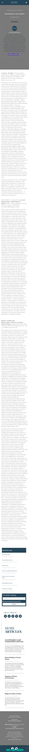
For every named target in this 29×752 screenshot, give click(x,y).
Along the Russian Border (7, 560)
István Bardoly (14, 32)
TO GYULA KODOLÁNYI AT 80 (9, 571)
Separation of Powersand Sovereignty (11, 677)
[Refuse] (27, 747)
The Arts (19, 10)
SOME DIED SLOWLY (7, 583)
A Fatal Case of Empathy (7, 589)
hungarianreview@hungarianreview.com (14, 728)
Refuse (13, 750)
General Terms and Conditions (14, 720)
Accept (8, 750)
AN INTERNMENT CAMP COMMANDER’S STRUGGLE (14, 641)
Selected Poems (5, 565)
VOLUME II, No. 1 (11, 10)
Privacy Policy (15, 719)
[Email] (20, 54)
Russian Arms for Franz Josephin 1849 (8, 577)
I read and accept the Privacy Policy (12, 601)
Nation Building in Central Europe (13, 658)
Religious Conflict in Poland (13, 694)
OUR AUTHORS (6, 555)
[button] (2, 2)
